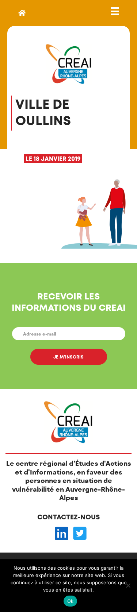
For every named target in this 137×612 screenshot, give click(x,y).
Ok (70, 601)
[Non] (128, 585)
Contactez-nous (68, 517)
